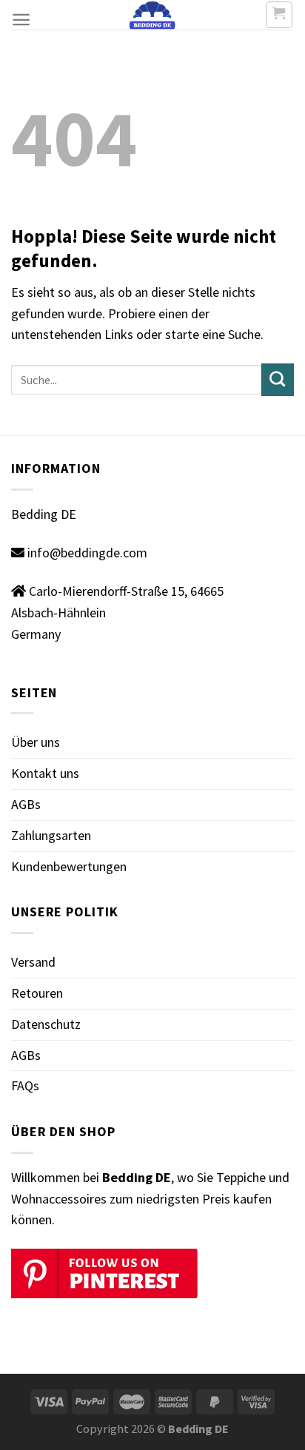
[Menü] (21, 19)
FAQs (25, 1085)
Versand (33, 961)
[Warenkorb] (279, 14)
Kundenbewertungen (69, 866)
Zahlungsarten (51, 835)
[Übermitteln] (277, 379)
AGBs (26, 804)
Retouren (37, 992)
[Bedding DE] (153, 15)
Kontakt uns (45, 773)
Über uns (35, 742)
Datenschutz (46, 1024)
